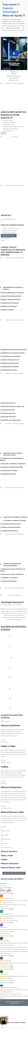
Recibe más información (13, 28)
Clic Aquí (3, 133)
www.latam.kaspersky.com (14, 677)
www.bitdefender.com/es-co (14, 646)
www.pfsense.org (14, 708)
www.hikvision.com (14, 636)
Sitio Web (3, 740)
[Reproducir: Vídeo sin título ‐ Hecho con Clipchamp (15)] (14, 53)
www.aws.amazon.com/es (14, 658)
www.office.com (14, 667)
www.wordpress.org (14, 698)
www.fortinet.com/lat (14, 689)
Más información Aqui (8, 235)
